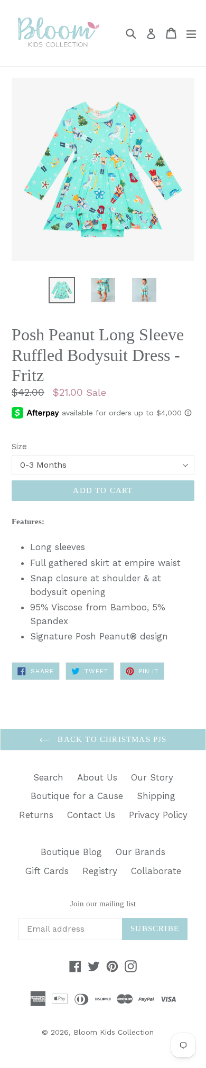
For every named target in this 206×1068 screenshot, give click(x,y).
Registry (99, 871)
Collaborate (156, 871)
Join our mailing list (103, 903)
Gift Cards (47, 871)
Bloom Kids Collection (113, 1032)
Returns (36, 815)
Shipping (156, 796)
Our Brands (140, 852)
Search (48, 777)
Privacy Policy (158, 815)
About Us (97, 777)
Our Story (152, 777)
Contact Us (91, 815)
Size (19, 446)
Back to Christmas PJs (110, 739)
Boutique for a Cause (77, 796)
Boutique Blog (71, 852)
